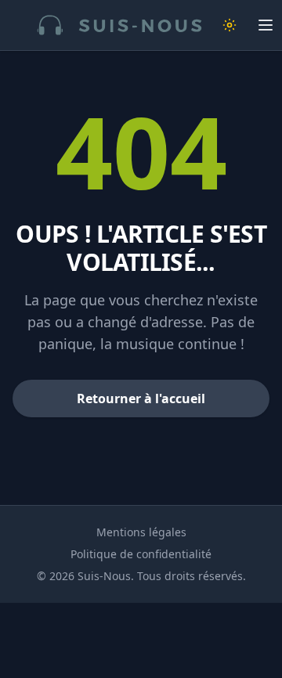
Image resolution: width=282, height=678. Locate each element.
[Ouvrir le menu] (265, 25)
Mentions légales (141, 532)
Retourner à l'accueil (141, 398)
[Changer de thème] (229, 25)
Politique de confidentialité (141, 553)
